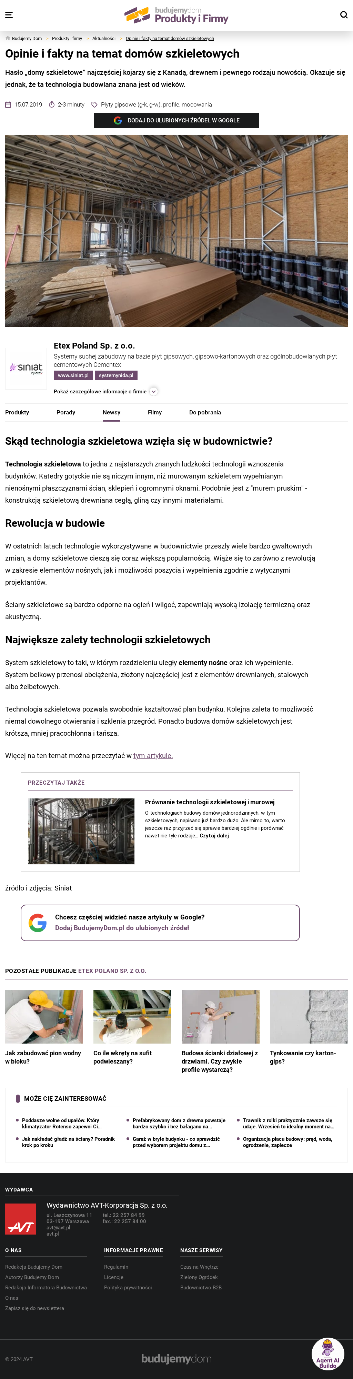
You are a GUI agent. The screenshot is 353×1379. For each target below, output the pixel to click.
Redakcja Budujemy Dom (33, 1267)
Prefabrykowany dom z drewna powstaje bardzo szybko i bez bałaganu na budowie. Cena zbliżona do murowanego (179, 1123)
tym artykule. (153, 756)
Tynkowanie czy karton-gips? (303, 1057)
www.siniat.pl (73, 375)
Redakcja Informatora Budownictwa (46, 1288)
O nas (11, 1298)
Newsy (111, 412)
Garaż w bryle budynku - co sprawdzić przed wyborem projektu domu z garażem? (176, 1142)
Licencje (113, 1277)
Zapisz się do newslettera (34, 1308)
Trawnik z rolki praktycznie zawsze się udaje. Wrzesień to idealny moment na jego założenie (287, 1123)
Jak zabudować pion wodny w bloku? (43, 1057)
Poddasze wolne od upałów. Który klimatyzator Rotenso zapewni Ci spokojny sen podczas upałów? (60, 1123)
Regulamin (116, 1267)
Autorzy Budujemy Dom (32, 1277)
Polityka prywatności (128, 1288)
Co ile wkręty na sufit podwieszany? (122, 1057)
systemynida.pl (116, 375)
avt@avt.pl (58, 1228)
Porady (66, 412)
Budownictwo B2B (201, 1288)
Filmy (155, 412)
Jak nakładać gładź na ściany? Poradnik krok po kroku (68, 1142)
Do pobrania (205, 412)
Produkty (17, 412)
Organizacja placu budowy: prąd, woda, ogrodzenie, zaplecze (287, 1142)
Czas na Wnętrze (199, 1267)
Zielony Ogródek (199, 1277)
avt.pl (53, 1234)
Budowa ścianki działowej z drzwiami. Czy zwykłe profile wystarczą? (220, 1061)
